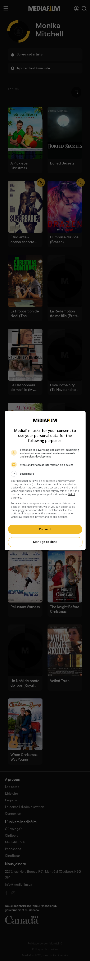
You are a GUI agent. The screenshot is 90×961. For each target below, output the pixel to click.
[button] (45, 474)
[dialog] (45, 480)
